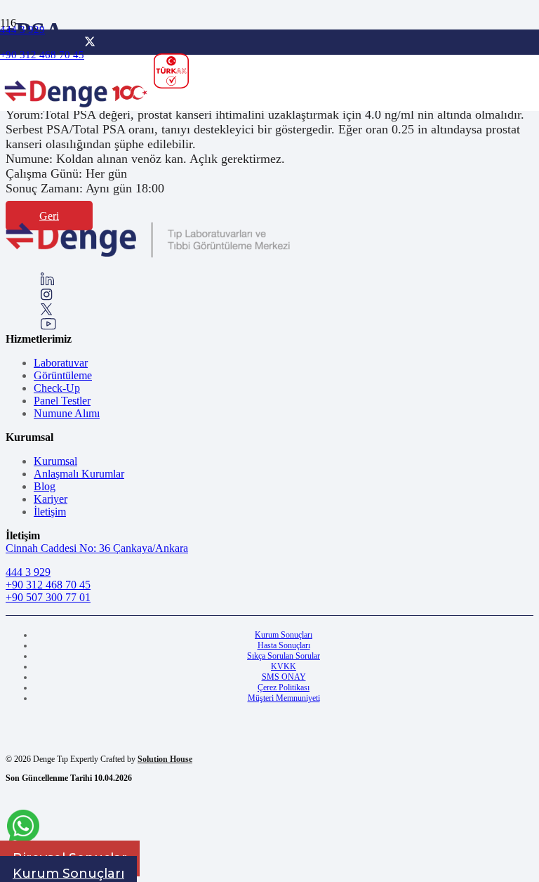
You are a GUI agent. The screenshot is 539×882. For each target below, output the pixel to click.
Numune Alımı (67, 413)
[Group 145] (47, 282)
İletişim (50, 512)
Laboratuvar (61, 363)
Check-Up (57, 388)
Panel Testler (62, 401)
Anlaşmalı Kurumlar (79, 474)
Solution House (165, 759)
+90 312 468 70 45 (48, 585)
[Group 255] (47, 311)
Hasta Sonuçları (284, 645)
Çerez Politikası (284, 687)
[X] (89, 42)
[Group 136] (48, 326)
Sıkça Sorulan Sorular (283, 656)
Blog (44, 486)
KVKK (283, 666)
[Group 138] (47, 297)
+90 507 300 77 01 (48, 597)
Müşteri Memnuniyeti (284, 698)
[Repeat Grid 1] (148, 255)
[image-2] (77, 113)
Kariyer (50, 499)
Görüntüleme (63, 375)
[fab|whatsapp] (23, 828)
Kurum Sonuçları (283, 635)
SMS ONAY (284, 677)
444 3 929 (28, 572)
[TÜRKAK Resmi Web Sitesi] (171, 70)
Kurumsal (55, 461)
